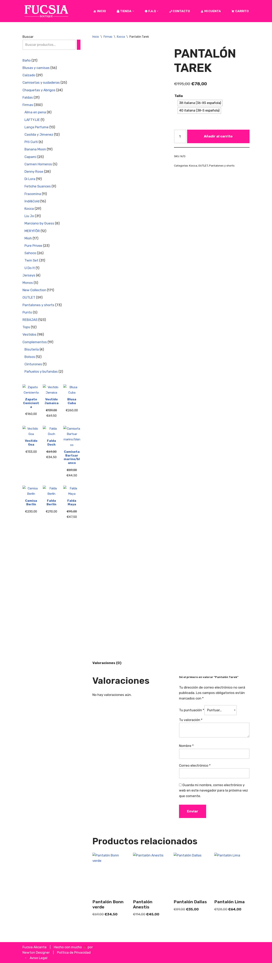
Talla (178, 96)
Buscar (28, 37)
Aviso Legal (38, 958)
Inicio (95, 36)
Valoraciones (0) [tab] (106, 663)
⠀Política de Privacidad (73, 952)
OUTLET (203, 165)
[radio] (200, 103)
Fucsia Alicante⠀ (36, 947)
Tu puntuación (191, 710)
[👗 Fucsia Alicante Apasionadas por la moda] (46, 11)
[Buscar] (78, 45)
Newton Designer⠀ (37, 952)
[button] (133, 11)
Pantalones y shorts (222, 165)
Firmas (108, 36)
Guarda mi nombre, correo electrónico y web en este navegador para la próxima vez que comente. (213, 790)
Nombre (186, 746)
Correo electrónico (195, 765)
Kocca (121, 36)
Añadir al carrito (218, 136)
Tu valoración (191, 720)
